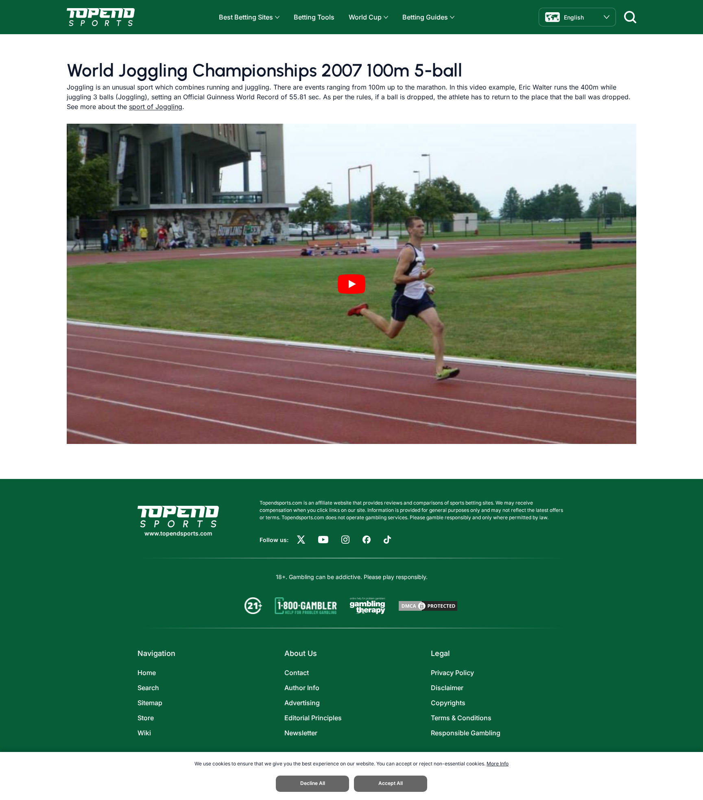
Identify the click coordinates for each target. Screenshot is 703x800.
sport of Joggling (155, 107)
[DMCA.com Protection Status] (427, 606)
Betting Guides (425, 17)
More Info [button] (498, 764)
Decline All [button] (312, 783)
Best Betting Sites (246, 17)
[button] (276, 17)
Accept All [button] (390, 783)
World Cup (365, 17)
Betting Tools (314, 17)
